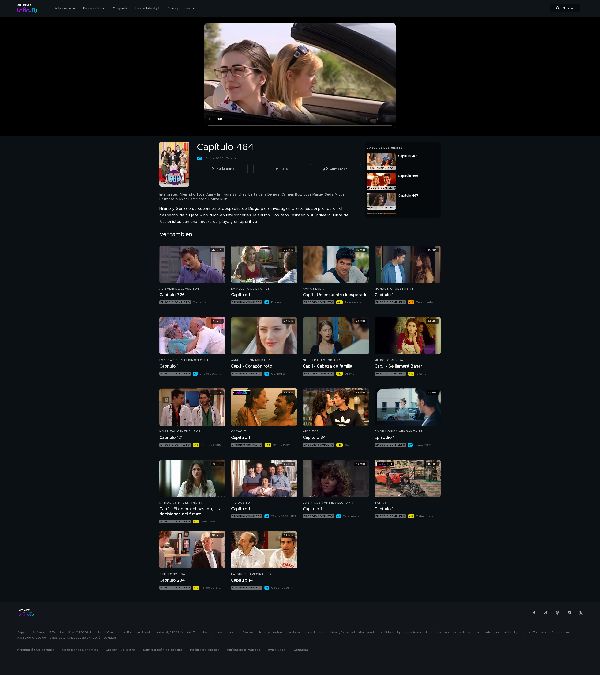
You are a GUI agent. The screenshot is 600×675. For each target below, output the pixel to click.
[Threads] (557, 613)
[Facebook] (534, 613)
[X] (581, 613)
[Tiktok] (546, 613)
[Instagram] (569, 613)
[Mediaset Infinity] (27, 8)
